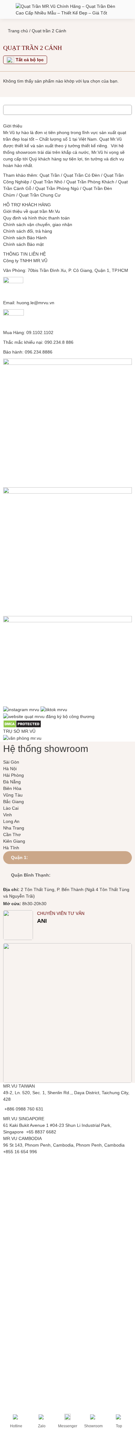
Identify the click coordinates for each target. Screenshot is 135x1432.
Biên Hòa (12, 788)
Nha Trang (13, 827)
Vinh (7, 814)
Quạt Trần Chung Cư (40, 194)
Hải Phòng (13, 775)
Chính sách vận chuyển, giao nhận (37, 224)
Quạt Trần (50, 175)
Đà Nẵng (12, 781)
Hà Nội (10, 768)
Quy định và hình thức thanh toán (36, 217)
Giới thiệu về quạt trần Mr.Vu (31, 211)
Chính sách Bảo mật (23, 244)
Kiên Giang (14, 841)
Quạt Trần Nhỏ (47, 181)
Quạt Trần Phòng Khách (90, 181)
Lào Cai (11, 808)
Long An (11, 821)
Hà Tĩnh (11, 847)
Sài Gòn (11, 762)
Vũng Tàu (13, 794)
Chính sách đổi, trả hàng (27, 231)
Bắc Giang (13, 801)
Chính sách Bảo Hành (25, 237)
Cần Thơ (12, 834)
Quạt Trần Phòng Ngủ (57, 188)
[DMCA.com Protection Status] (22, 723)
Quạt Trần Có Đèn (81, 175)
